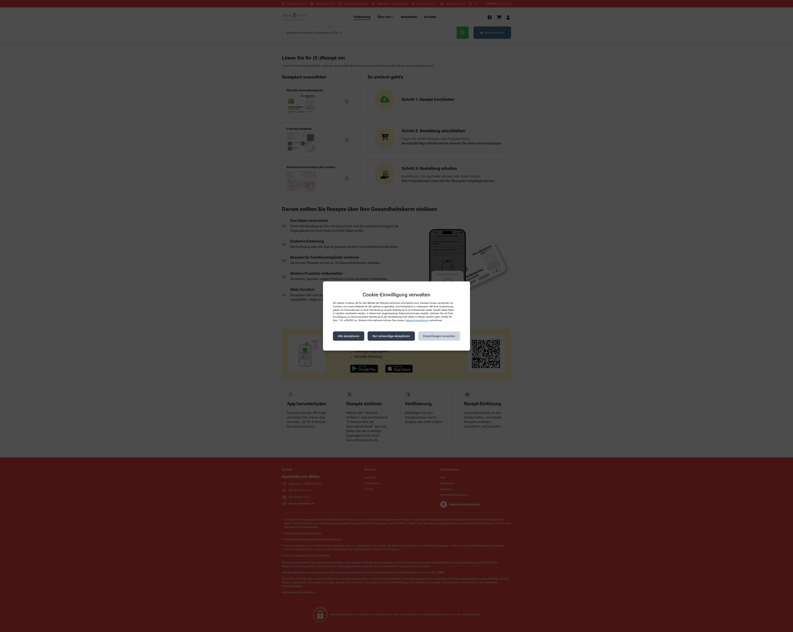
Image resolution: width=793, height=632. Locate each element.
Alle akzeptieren (348, 336)
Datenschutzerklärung (417, 320)
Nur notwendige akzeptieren (391, 336)
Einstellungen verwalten (439, 336)
